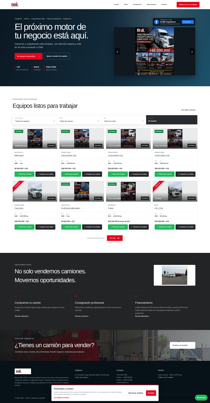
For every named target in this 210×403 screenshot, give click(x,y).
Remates (164, 4)
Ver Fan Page (188, 22)
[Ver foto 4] (156, 73)
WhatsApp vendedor (25, 174)
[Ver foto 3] (154, 73)
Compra (116, 4)
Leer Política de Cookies (61, 397)
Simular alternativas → (142, 316)
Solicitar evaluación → (22, 316)
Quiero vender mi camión (56, 56)
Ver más (114, 238)
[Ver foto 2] (152, 73)
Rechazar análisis (136, 393)
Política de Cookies (165, 377)
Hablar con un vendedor (188, 4)
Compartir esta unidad (46, 174)
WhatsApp (201, 398)
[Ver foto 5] (158, 73)
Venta (126, 4)
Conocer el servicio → (82, 316)
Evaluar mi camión (182, 345)
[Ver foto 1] (150, 73)
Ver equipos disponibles (28, 56)
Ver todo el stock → (189, 110)
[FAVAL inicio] (18, 4)
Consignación (137, 4)
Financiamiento (151, 4)
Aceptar (151, 393)
